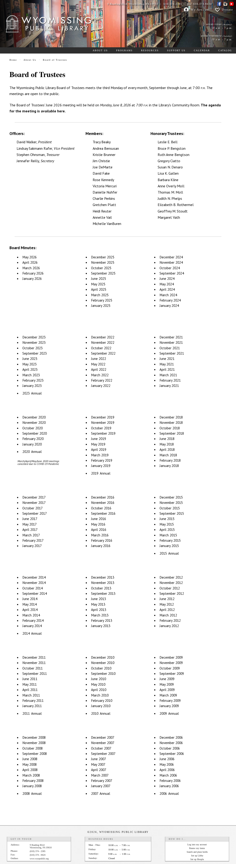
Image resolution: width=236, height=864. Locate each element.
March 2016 (100, 535)
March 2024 (168, 295)
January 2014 (32, 626)
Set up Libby (197, 855)
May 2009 (166, 684)
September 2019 (103, 433)
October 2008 (32, 748)
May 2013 (98, 604)
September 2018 (171, 433)
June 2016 (98, 519)
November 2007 (102, 743)
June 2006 (166, 759)
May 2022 (98, 364)
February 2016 (101, 540)
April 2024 (167, 289)
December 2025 (102, 257)
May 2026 (29, 257)
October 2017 (32, 508)
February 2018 (170, 460)
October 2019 (101, 428)
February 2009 (170, 700)
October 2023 (32, 348)
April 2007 (98, 770)
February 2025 (101, 300)
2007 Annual (100, 793)
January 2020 (32, 444)
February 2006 (170, 780)
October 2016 (101, 508)
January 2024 (169, 305)
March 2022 (100, 375)
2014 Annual (32, 633)
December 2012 (171, 577)
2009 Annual (169, 713)
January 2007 (100, 786)
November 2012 (171, 582)
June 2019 (98, 438)
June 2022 (98, 358)
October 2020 (32, 428)
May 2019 (98, 444)
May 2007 (98, 764)
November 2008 (34, 743)
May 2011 (29, 684)
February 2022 (101, 380)
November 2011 (34, 663)
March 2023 (31, 375)
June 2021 (166, 358)
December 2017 (34, 497)
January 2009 (169, 706)
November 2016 (102, 502)
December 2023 (34, 337)
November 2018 (171, 422)
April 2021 (167, 369)
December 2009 (171, 657)
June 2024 (166, 278)
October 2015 (169, 508)
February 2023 (33, 380)
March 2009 (168, 695)
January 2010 (100, 706)
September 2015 (171, 513)
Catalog (225, 50)
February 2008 (33, 780)
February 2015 (170, 540)
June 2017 (29, 519)
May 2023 (29, 364)
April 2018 (167, 449)
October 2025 (101, 268)
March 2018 (168, 455)
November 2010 (102, 663)
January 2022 (100, 385)
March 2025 (100, 295)
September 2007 (103, 753)
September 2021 (171, 353)
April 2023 (30, 369)
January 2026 (32, 278)
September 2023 (34, 353)
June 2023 (29, 358)
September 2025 (103, 273)
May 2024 (166, 284)
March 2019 (100, 455)
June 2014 (29, 599)
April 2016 (98, 529)
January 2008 (32, 786)
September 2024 (171, 273)
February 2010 (101, 700)
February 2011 (33, 700)
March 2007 (100, 775)
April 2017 (30, 529)
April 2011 (30, 690)
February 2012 (170, 620)
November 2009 (171, 663)
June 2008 (29, 759)
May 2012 (166, 604)
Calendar (202, 50)
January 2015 (169, 546)
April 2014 (30, 609)
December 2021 (171, 337)
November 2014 (34, 582)
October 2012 (169, 588)
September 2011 (34, 673)
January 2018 (169, 465)
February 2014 (33, 620)
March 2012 (168, 615)
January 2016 (100, 546)
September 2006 (171, 753)
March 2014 (31, 615)
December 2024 (171, 257)
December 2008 (34, 737)
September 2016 (103, 513)
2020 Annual (32, 451)
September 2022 (103, 353)
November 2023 (34, 342)
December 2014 (34, 577)
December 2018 (171, 417)
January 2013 (100, 626)
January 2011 (32, 706)
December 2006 (171, 737)
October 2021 (169, 348)
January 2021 (169, 385)
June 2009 (166, 679)
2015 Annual (169, 553)
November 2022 (102, 342)
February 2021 (170, 380)
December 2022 (102, 337)
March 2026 (31, 268)
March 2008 (31, 775)
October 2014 (32, 588)
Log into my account (197, 844)
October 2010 (101, 668)
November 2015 (171, 502)
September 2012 (171, 593)
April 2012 (167, 609)
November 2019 (102, 422)
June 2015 (166, 519)
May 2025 (98, 284)
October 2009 (169, 668)
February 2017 (33, 540)
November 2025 (102, 262)
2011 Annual (32, 713)
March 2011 (31, 695)
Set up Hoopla (197, 859)
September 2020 (34, 433)
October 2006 (169, 748)
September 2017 (34, 513)
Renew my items (197, 848)
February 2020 (33, 438)
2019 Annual (100, 473)
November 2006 (171, 743)
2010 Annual (100, 713)
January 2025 (100, 305)
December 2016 (102, 497)
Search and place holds (197, 852)
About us (100, 50)
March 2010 (100, 695)
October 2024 (169, 268)
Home (13, 60)
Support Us (176, 50)
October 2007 (101, 748)
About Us (30, 60)
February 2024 (170, 300)
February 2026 (33, 273)
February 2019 (101, 460)
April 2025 (98, 289)
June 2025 (98, 278)
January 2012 (169, 626)
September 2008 (34, 753)
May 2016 (98, 524)
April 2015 (167, 529)
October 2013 (101, 588)
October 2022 (101, 348)
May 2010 (98, 684)
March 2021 (168, 375)
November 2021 (171, 342)
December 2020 (34, 417)
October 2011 (32, 668)
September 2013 (103, 593)
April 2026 (30, 262)
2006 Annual (169, 793)
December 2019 (102, 417)
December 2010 (102, 657)
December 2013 (102, 577)
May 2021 (166, 364)
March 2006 (168, 775)
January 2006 (169, 786)
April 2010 (98, 690)
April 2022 (98, 369)
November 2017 (34, 502)
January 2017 (32, 546)
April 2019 (98, 449)
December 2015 (171, 497)
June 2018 (166, 438)
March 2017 (31, 535)
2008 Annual (32, 793)
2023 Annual (32, 393)
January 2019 (100, 465)
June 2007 (98, 759)
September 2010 (103, 673)
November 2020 (34, 422)
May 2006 (166, 764)
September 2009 (171, 673)
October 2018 (169, 428)
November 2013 (102, 582)
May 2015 (166, 524)
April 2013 (98, 609)
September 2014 (34, 593)
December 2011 (34, 657)
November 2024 (171, 262)
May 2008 (29, 764)
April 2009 (167, 690)
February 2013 (101, 620)
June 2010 (98, 679)
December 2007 (102, 737)
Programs (124, 50)
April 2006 (167, 770)
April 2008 (30, 770)
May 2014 (29, 604)
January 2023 (32, 385)
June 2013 (98, 599)
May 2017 (29, 524)
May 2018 (166, 444)
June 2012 (166, 599)
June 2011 (29, 679)
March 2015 (168, 535)
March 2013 (100, 615)
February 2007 (101, 780)
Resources (150, 50)
